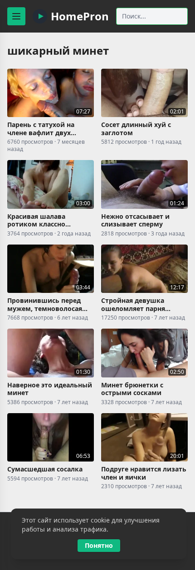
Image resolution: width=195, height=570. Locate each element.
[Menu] (16, 16)
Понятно (99, 545)
